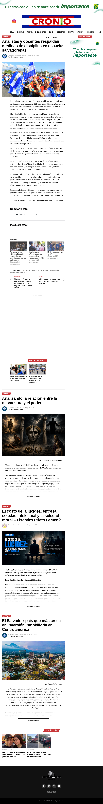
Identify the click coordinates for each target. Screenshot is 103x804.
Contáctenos (51, 792)
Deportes (71, 32)
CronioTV (80, 32)
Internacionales (40, 32)
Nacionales (20, 32)
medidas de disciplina (19, 272)
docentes (36, 270)
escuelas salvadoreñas (51, 270)
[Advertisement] (37, 326)
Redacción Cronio (17, 57)
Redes (55, 37)
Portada (11, 32)
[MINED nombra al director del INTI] (55, 246)
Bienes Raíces (61, 32)
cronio (13, 527)
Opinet (48, 37)
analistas (27, 270)
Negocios (51, 32)
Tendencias (90, 32)
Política (29, 32)
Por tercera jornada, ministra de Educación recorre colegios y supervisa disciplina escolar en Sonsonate (18, 256)
